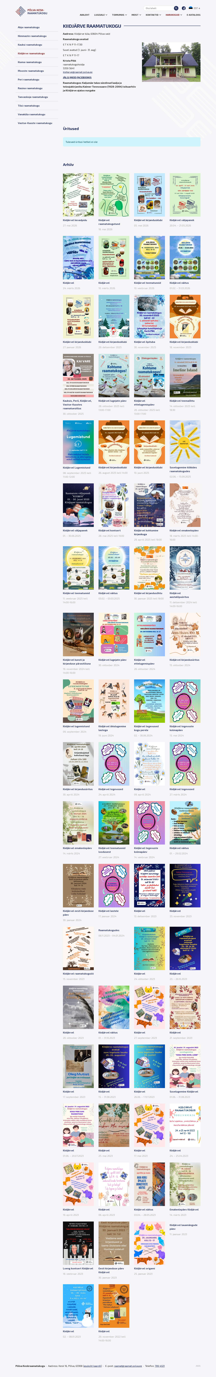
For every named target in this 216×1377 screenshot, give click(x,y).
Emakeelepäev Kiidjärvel (184, 1209)
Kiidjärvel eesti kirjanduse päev (78, 912)
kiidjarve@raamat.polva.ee (78, 71)
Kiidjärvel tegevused (111, 789)
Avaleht (84, 14)
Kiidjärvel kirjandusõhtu (148, 593)
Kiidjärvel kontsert (110, 530)
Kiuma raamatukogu (30, 61)
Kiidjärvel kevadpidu (75, 220)
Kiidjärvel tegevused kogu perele (146, 728)
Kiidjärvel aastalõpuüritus (179, 595)
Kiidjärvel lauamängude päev (183, 1226)
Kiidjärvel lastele (109, 910)
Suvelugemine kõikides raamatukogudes (183, 469)
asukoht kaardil (92, 1365)
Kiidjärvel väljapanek (182, 220)
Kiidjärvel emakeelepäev (184, 530)
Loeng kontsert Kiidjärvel (78, 1268)
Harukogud (172, 14)
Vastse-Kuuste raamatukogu (35, 122)
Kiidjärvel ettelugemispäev (144, 402)
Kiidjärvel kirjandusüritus (184, 659)
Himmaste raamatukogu (32, 35)
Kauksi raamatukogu (30, 44)
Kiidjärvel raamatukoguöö (78, 973)
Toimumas (118, 14)
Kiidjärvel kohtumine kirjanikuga (146, 532)
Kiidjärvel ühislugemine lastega (112, 728)
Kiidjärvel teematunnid (147, 282)
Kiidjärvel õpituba (144, 341)
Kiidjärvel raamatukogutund (109, 221)
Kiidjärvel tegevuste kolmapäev (182, 728)
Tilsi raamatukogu (29, 105)
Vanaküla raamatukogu (31, 114)
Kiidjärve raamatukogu (31, 53)
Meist (135, 14)
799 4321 (160, 1365)
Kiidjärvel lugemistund (76, 726)
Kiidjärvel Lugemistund (76, 467)
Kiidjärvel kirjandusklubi (148, 220)
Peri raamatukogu (28, 79)
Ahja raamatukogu (29, 27)
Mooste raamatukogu (31, 70)
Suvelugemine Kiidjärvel (184, 1091)
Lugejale (99, 14)
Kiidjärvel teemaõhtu (182, 400)
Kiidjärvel (68, 282)
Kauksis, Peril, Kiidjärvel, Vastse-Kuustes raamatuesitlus (77, 404)
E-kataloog (194, 14)
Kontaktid (152, 14)
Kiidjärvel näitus (179, 282)
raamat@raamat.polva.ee (128, 1365)
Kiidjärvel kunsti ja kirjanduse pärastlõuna (77, 661)
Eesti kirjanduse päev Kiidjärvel (111, 1270)
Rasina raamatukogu (30, 88)
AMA (198, 1366)
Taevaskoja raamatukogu (33, 96)
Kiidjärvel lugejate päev (113, 400)
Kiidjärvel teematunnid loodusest (112, 849)
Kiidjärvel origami (144, 1268)
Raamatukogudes (109, 930)
